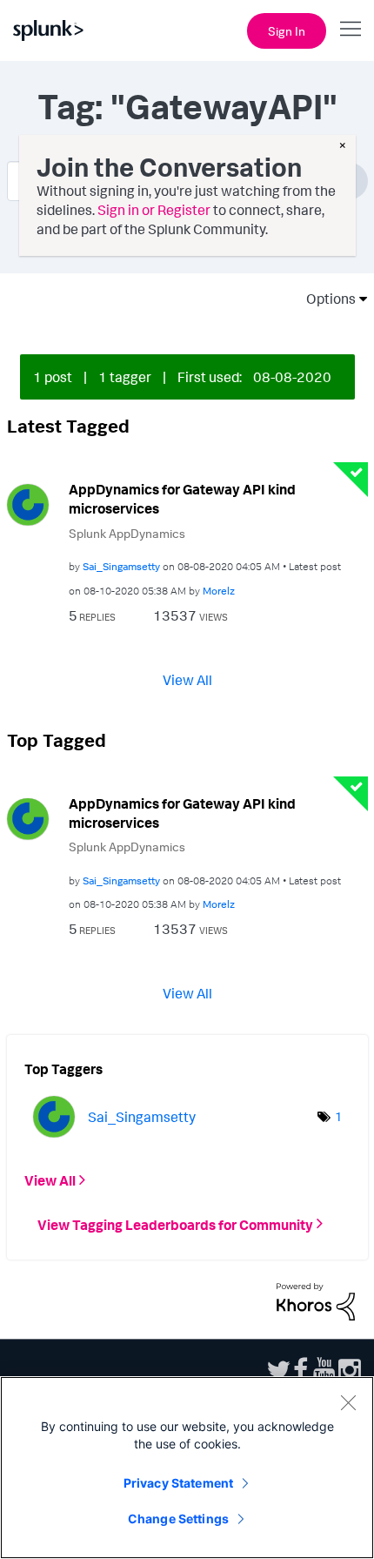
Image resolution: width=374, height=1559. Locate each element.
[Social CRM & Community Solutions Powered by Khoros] (316, 1299)
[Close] (348, 1402)
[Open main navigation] (350, 29)
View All (187, 679)
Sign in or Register (153, 209)
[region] (187, 1467)
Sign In (286, 31)
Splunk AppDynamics (127, 533)
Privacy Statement (178, 1482)
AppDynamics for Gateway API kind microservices (182, 499)
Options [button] (325, 298)
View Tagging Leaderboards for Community (175, 1224)
